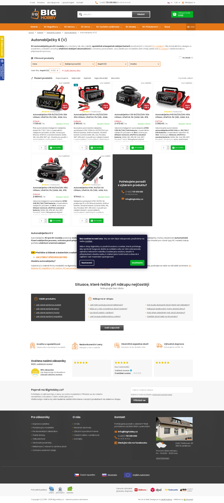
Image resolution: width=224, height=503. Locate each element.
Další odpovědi (112, 327)
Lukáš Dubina (166, 499)
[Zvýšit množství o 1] (45, 146)
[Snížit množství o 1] (45, 149)
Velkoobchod (39, 439)
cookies (88, 241)
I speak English (68, 2)
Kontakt (80, 2)
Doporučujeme (62, 78)
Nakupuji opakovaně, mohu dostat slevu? (166, 308)
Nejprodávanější (101, 78)
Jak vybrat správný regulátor (49, 316)
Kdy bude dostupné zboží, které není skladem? (168, 305)
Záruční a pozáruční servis (86, 431)
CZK (176, 2)
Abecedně (115, 78)
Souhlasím (137, 262)
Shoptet (189, 499)
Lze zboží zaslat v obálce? (102, 312)
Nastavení (87, 262)
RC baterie (163, 48)
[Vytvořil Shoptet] (185, 499)
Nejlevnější (76, 78)
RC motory (57, 268)
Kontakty (78, 439)
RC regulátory (45, 268)
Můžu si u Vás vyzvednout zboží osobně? (108, 308)
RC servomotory (70, 268)
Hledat (141, 14)
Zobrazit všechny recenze (51, 374)
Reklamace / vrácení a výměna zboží (49, 446)
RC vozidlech (158, 46)
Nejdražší (87, 78)
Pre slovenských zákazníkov (45, 431)
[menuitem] (35, 26)
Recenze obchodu (82, 427)
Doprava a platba (41, 424)
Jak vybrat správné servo (47, 308)
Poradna (41, 2)
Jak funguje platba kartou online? (105, 316)
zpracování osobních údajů (162, 395)
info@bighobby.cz (134, 199)
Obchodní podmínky (42, 443)
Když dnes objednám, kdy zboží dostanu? (166, 312)
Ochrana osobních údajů (44, 450)
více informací (162, 458)
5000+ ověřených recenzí (42, 364)
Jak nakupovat (53, 2)
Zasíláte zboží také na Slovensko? (162, 316)
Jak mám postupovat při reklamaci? (106, 305)
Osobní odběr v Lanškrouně (86, 435)
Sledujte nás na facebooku (132, 442)
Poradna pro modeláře (43, 427)
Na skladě (187, 58)
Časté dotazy (39, 435)
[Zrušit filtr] (57, 71)
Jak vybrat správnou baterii (48, 305)
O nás (32, 2)
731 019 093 (137, 192)
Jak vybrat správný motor (47, 312)
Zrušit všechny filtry (72, 70)
